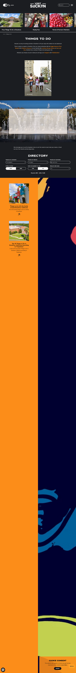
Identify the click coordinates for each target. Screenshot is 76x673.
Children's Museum (27, 48)
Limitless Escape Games (48, 48)
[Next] (72, 20)
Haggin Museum (54, 46)
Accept (58, 668)
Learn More (64, 665)
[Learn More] (38, 125)
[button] (72, 666)
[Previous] (3, 121)
